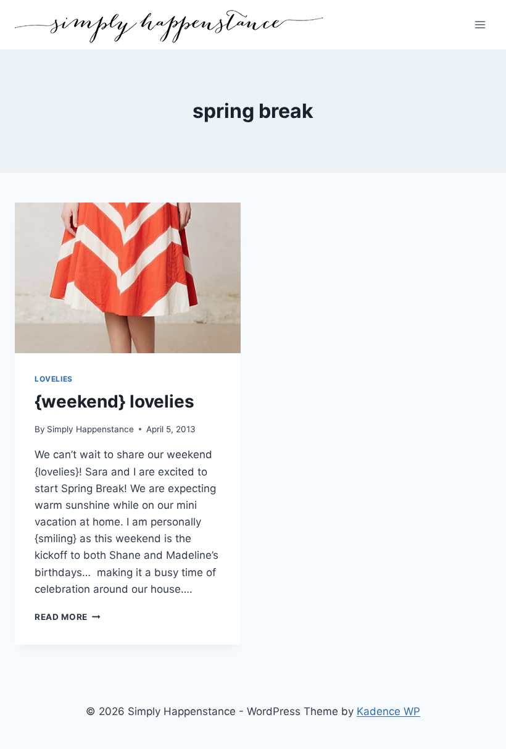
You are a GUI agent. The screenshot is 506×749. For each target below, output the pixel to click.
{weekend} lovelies (114, 401)
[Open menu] (479, 24)
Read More (68, 617)
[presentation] (128, 278)
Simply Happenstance (90, 429)
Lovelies (54, 378)
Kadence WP (388, 711)
